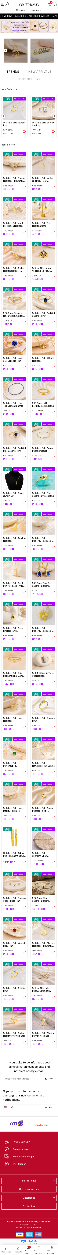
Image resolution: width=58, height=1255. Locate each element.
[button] (3, 26)
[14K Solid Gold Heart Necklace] (14, 703)
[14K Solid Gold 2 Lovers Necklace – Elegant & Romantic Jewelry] (43, 928)
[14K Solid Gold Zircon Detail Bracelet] (43, 433)
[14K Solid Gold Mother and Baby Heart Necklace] (43, 163)
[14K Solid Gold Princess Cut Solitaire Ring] (14, 883)
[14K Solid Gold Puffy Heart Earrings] (43, 208)
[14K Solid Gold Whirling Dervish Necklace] (43, 1018)
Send (50, 1079)
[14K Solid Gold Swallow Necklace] (14, 523)
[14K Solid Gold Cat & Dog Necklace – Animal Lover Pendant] (14, 568)
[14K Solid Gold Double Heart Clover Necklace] (14, 1018)
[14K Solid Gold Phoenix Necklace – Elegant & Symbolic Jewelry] (14, 163)
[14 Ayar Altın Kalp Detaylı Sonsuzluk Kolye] (43, 973)
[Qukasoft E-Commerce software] (29, 1242)
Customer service (29, 1189)
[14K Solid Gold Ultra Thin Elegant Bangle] (14, 388)
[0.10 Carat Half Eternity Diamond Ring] (43, 388)
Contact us (29, 1206)
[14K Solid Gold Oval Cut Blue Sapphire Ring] (14, 433)
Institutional (29, 1180)
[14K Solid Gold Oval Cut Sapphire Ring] (43, 298)
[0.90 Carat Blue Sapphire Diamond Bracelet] (43, 883)
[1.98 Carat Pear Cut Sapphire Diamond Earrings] (43, 568)
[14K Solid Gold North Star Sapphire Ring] (14, 343)
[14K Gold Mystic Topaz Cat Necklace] (43, 658)
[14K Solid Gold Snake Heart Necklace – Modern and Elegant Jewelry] (14, 253)
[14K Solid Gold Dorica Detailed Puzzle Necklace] (43, 793)
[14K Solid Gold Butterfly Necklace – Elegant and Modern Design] (43, 613)
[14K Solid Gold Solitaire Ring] (14, 108)
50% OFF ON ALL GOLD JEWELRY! (37, 16)
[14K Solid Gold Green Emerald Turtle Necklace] (14, 613)
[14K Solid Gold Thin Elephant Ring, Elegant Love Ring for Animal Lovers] (14, 658)
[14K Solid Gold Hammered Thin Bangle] (43, 748)
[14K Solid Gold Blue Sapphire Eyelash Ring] (43, 478)
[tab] (12, 72)
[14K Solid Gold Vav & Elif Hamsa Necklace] (14, 208)
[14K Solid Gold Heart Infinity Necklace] (14, 793)
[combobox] (6, 1107)
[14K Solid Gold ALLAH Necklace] (43, 343)
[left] (5, 50)
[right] (54, 116)
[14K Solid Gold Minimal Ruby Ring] (14, 928)
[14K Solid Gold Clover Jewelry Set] (14, 478)
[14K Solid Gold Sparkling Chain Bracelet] (43, 838)
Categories (29, 1197)
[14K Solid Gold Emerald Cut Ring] (43, 108)
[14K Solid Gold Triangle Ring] (43, 703)
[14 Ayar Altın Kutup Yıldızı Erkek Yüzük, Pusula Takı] (43, 253)
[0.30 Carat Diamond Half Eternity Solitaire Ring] (14, 298)
